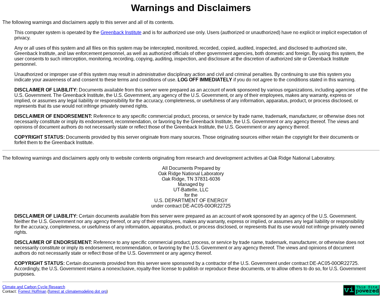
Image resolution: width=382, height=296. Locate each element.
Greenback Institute (121, 32)
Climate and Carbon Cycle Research (33, 287)
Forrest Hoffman (32, 291)
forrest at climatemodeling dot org (78, 291)
